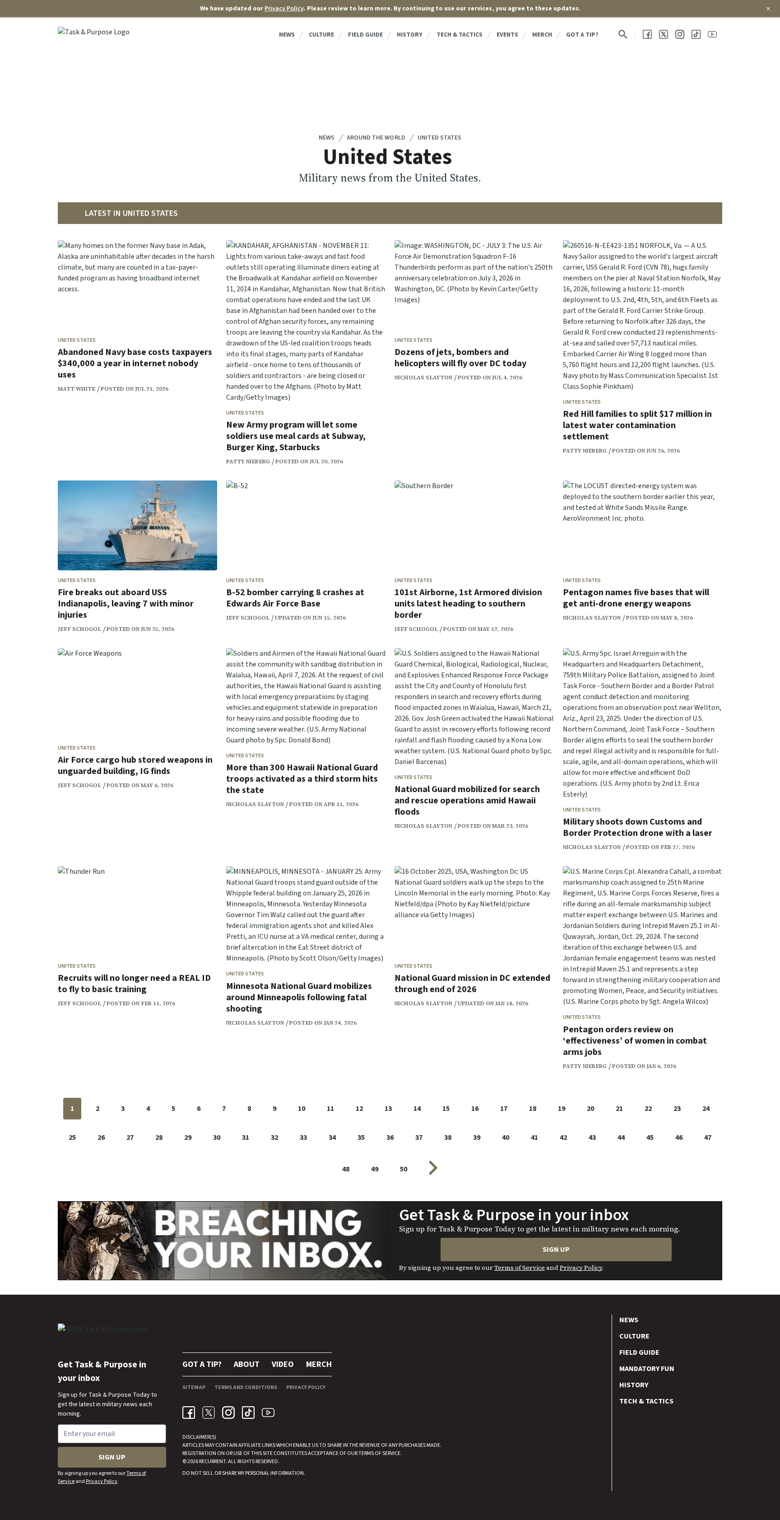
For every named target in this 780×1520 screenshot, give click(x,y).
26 (101, 1137)
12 (359, 1109)
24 (706, 1109)
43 (592, 1137)
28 (158, 1137)
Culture (321, 34)
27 (130, 1137)
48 (345, 1169)
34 (332, 1137)
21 (619, 1109)
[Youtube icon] (268, 1412)
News (287, 34)
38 (447, 1137)
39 (476, 1137)
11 (330, 1109)
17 (503, 1109)
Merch (542, 34)
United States (439, 137)
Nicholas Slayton (423, 377)
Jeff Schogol (79, 629)
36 (390, 1137)
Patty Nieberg (248, 461)
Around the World (376, 137)
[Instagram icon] (228, 1412)
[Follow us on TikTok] (696, 34)
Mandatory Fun (646, 1369)
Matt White (76, 388)
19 (561, 1109)
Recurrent (212, 1461)
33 (303, 1137)
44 (621, 1137)
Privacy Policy (284, 8)
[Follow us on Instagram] (679, 34)
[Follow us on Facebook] (647, 34)
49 (374, 1169)
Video (283, 1364)
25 (72, 1137)
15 (446, 1109)
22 (648, 1109)
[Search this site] (622, 34)
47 (707, 1137)
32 (274, 1137)
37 (418, 1137)
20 (590, 1109)
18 (532, 1109)
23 (677, 1109)
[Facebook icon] (188, 1412)
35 (361, 1137)
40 (505, 1137)
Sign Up (556, 1249)
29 (187, 1137)
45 (650, 1137)
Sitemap (193, 1387)
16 (474, 1109)
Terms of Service (519, 1267)
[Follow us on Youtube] (712, 34)
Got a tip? (582, 34)
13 (388, 1109)
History (409, 34)
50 (403, 1169)
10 (301, 1109)
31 (245, 1137)
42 (563, 1137)
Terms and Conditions (245, 1387)
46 (678, 1137)
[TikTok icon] (248, 1412)
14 (417, 1109)
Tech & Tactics (459, 34)
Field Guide (365, 34)
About (247, 1364)
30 (216, 1137)
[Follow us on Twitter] (663, 34)
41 (534, 1137)
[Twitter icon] (208, 1412)
